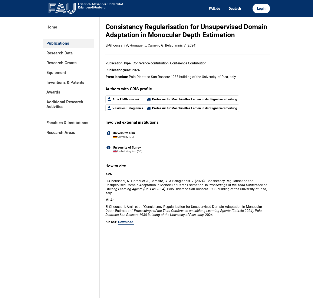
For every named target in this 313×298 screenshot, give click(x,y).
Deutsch (235, 9)
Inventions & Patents (65, 82)
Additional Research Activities (64, 104)
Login (261, 9)
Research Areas (60, 132)
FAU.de (214, 9)
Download (125, 222)
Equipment (56, 72)
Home (51, 27)
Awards (53, 92)
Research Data (59, 53)
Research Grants (61, 63)
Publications (57, 43)
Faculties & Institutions (67, 123)
